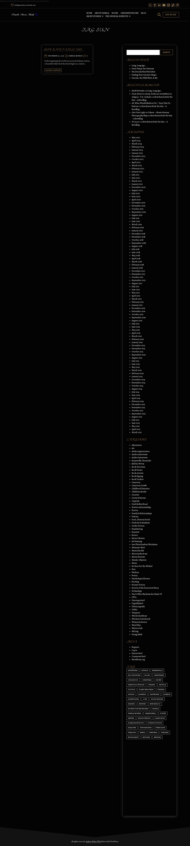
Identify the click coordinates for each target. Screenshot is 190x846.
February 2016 (138, 339)
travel (142, 732)
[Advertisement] (150, 789)
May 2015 (136, 367)
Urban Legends (138, 606)
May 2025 (136, 137)
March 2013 (137, 432)
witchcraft (133, 737)
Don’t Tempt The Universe (143, 68)
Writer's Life (137, 628)
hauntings (154, 694)
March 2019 (137, 224)
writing (157, 737)
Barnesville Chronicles (141, 460)
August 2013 (137, 416)
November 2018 (138, 236)
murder (131, 704)
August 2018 (137, 246)
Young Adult (137, 634)
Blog (143, 13)
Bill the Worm (134, 675)
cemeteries (159, 675)
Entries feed (137, 653)
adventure (133, 670)
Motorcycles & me (139, 553)
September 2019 (139, 212)
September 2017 (139, 280)
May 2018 (136, 255)
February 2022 (138, 168)
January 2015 (137, 376)
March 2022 (137, 165)
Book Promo (137, 470)
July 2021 (135, 174)
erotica (162, 685)
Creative (135, 494)
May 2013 (136, 426)
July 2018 (135, 249)
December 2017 (138, 271)
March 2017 (137, 299)
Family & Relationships (142, 513)
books (147, 675)
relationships (144, 718)
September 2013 (139, 413)
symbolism (160, 728)
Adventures (137, 445)
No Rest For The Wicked (142, 566)
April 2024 (136, 140)
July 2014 (135, 392)
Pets (133, 569)
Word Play (136, 625)
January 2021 (137, 184)
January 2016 (137, 342)
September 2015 (139, 354)
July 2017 (135, 286)
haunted (142, 694)
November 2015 (138, 348)
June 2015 (136, 364)
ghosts (131, 694)
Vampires (136, 612)
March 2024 (137, 143)
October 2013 (137, 410)
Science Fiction (138, 584)
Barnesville (157, 670)
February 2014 (138, 401)
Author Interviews (139, 454)
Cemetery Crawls (139, 485)
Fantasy (135, 516)
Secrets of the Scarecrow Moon (145, 587)
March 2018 (137, 261)
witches (146, 737)
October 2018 (137, 240)
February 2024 (138, 146)
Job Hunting (137, 541)
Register (135, 647)
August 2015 (137, 357)
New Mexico (155, 704)
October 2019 (137, 209)
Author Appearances (141, 451)
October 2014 (137, 385)
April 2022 (136, 162)
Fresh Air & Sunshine (141, 522)
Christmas (147, 680)
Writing (135, 631)
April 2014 (136, 398)
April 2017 (136, 295)
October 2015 (137, 351)
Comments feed (139, 656)
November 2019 (138, 205)
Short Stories (93, 16)
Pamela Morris (76, 56)
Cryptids (135, 501)
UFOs (134, 597)
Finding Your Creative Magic (144, 74)
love (145, 699)
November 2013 (138, 407)
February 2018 (138, 264)
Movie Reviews (138, 556)
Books (115, 13)
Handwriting (137, 529)
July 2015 (135, 361)
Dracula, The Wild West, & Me (145, 78)
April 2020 (136, 199)
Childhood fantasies (141, 488)
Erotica (135, 510)
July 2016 (135, 323)
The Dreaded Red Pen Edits (143, 71)
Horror (135, 535)
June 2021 (136, 177)
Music (134, 563)
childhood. (133, 680)
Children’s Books (129, 13)
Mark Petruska (138, 90)
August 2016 (137, 320)
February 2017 (138, 302)
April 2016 (136, 333)
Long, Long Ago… (139, 65)
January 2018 (137, 267)
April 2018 (136, 258)
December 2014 (138, 379)
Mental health (138, 550)
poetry (163, 713)
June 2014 (136, 395)
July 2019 (135, 218)
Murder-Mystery (139, 560)
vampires (153, 732)
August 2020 (137, 190)
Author (144, 670)
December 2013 (138, 404)
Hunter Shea (133, 699)
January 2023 (137, 153)
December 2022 (138, 156)
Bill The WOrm (138, 463)
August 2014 (137, 389)
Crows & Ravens (53, 70)
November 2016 (138, 311)
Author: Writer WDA (93, 841)
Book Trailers (137, 479)
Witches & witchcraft (141, 619)
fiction (131, 689)
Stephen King (146, 728)
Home (89, 13)
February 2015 (138, 373)
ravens (131, 718)
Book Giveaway (138, 466)
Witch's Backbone (139, 615)
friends (160, 689)
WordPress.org (138, 659)
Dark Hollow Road (140, 504)
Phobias (135, 572)
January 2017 (137, 305)
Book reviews (137, 473)
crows (158, 680)
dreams (151, 685)
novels (155, 709)
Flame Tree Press (146, 689)
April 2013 (136, 429)
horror (166, 694)
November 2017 (138, 274)
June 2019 (136, 221)
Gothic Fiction (138, 525)
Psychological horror (141, 578)
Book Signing (137, 476)
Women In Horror (139, 622)
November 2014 (138, 382)
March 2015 (137, 370)
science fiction (154, 723)
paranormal (150, 713)
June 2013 (136, 423)
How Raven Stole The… (63, 49)
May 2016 (136, 330)
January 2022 (137, 171)
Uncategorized (138, 600)
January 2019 (137, 230)
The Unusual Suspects (116, 16)
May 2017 (136, 292)
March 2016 (137, 336)
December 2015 (138, 345)
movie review (157, 699)
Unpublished (137, 603)
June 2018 (136, 252)
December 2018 (138, 233)
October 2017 (137, 277)
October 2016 (137, 314)
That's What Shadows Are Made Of (147, 594)
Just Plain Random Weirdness (144, 544)
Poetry (134, 575)
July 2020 (136, 193)
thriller (132, 732)
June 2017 (136, 289)
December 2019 (138, 202)
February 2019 (138, 227)
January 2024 (137, 150)
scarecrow (160, 718)
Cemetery (136, 482)
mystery (142, 704)
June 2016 (136, 326)
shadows (132, 728)
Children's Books (139, 491)
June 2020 (136, 196)
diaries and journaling (141, 507)
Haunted (135, 532)
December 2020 (139, 187)
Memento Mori (138, 547)
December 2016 (138, 308)
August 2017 (137, 283)
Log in (134, 650)
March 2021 (137, 181)
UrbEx (134, 609)
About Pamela (102, 13)
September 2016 (139, 317)
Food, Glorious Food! (141, 519)
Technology (137, 591)
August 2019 (137, 215)
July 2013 (135, 420)
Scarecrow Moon (136, 723)
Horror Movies (138, 538)
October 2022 (138, 159)
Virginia (165, 732)
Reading (135, 581)
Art (133, 448)
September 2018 (139, 243)
